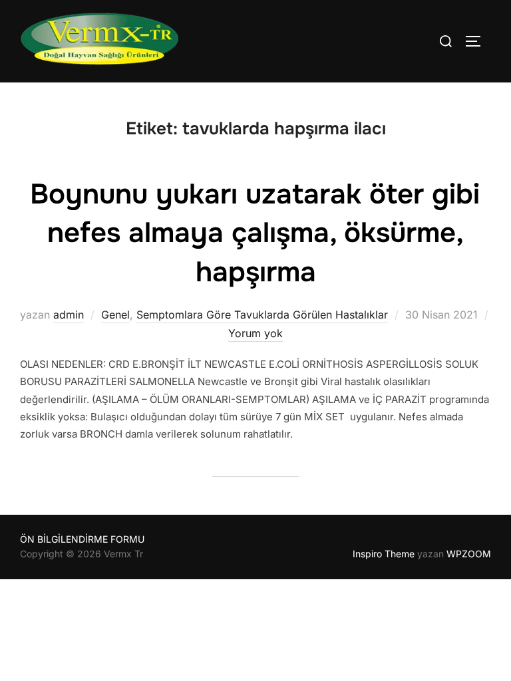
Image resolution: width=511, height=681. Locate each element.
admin (68, 314)
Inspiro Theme (384, 553)
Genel (115, 314)
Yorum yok (255, 333)
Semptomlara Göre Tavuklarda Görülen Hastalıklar (262, 314)
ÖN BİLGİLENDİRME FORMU (82, 539)
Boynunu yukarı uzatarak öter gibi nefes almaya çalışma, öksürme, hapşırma (255, 233)
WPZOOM (468, 553)
